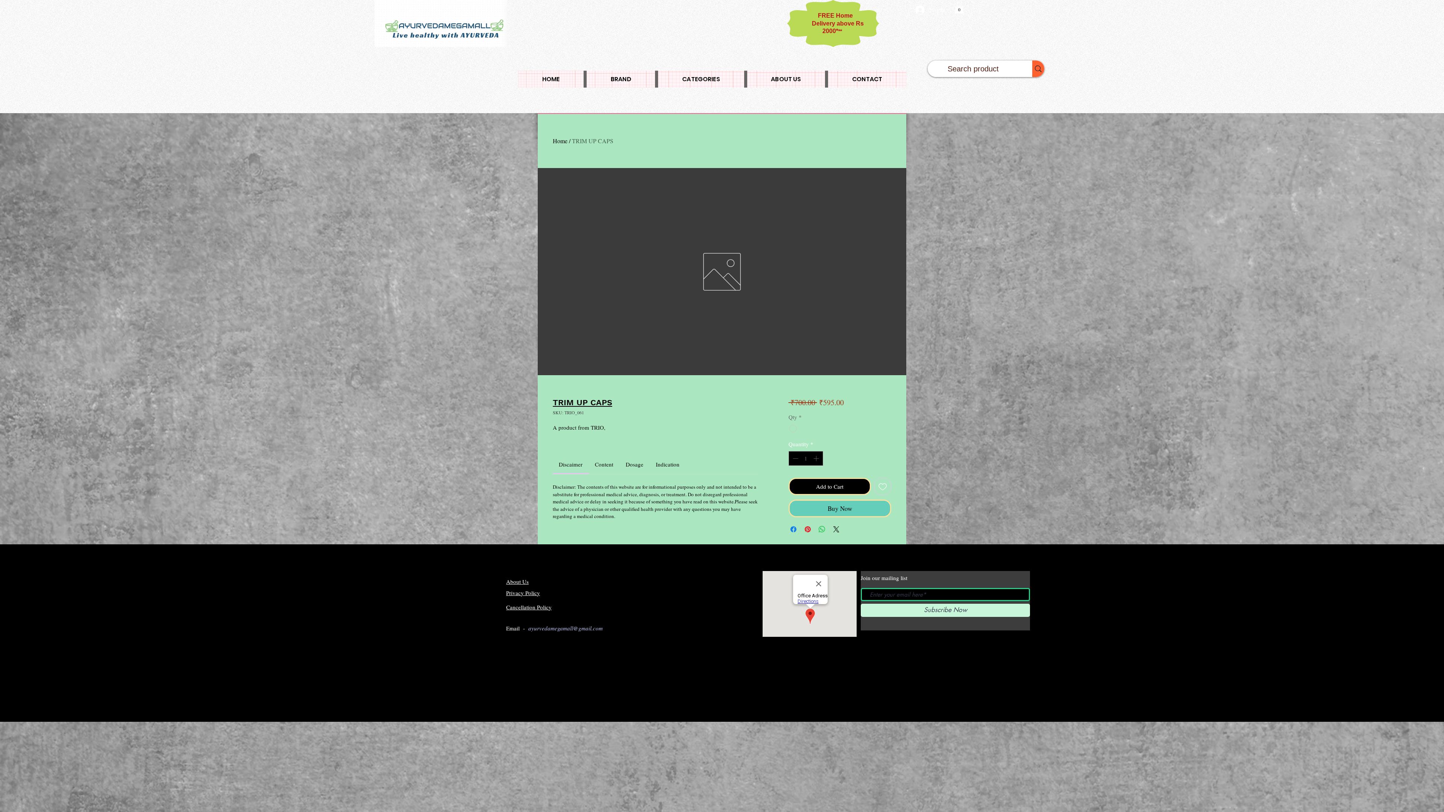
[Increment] (817, 458)
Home (560, 141)
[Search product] (1038, 69)
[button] (959, 8)
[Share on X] (836, 529)
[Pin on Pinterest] (807, 529)
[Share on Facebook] (793, 529)
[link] (570, 464)
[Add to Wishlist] (883, 486)
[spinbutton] (805, 458)
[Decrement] (795, 458)
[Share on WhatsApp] (822, 529)
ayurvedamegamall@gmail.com (565, 628)
